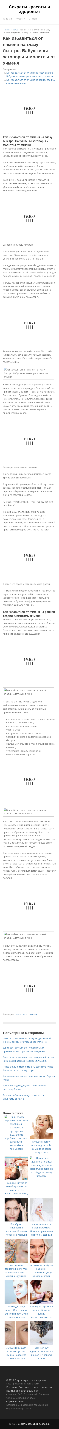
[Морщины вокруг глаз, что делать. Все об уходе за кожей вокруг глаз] (41, 1138)
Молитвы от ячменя (26, 1014)
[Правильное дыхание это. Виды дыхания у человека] (41, 1165)
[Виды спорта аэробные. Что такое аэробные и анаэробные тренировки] (16, 1131)
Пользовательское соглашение (36, 1387)
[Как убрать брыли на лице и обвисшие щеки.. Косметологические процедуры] (41, 1303)
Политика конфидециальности (22, 1390)
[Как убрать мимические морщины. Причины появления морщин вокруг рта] (16, 1220)
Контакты (11, 1387)
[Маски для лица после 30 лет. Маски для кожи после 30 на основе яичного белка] (16, 1303)
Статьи (33, 18)
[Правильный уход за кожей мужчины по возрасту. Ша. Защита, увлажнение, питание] (16, 1179)
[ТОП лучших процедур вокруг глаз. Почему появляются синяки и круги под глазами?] (16, 1261)
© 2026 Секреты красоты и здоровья (26, 1380)
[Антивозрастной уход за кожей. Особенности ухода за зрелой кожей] (41, 1261)
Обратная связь (15, 1401)
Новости (20, 18)
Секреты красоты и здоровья (29, 9)
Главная (7, 18)
